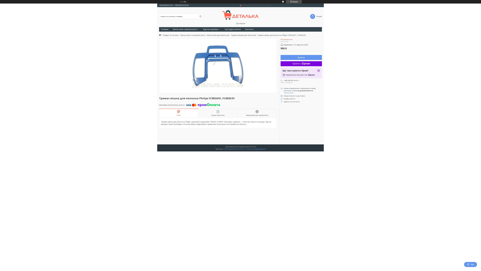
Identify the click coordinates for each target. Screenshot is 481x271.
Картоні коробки (210, 29)
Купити (301, 57)
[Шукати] (200, 16)
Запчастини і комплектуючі (185, 29)
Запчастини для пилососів (218, 35)
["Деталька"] (241, 14)
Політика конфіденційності (256, 149)
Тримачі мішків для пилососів (243, 35)
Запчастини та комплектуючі (192, 35)
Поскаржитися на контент (234, 149)
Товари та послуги (170, 35)
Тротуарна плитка (232, 29)
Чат (472, 264)
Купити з (297, 63)
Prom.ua (253, 147)
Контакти (249, 29)
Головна (164, 29)
